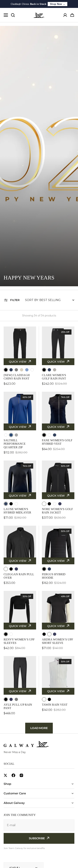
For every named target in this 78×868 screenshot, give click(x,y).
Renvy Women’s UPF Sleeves (19, 641)
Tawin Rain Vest (54, 704)
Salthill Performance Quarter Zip (15, 444)
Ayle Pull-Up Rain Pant (18, 706)
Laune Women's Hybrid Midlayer (17, 511)
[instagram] (21, 775)
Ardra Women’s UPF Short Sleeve (57, 641)
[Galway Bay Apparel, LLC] (39, 15)
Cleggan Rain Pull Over (19, 576)
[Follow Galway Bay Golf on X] (5, 775)
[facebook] (13, 775)
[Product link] (20, 356)
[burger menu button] (6, 15)
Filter (15, 300)
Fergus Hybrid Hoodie (53, 576)
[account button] (65, 15)
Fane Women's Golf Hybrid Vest (57, 442)
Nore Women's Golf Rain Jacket (57, 511)
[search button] (13, 15)
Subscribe (37, 838)
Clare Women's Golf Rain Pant (54, 377)
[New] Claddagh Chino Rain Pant (17, 377)
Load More (39, 728)
